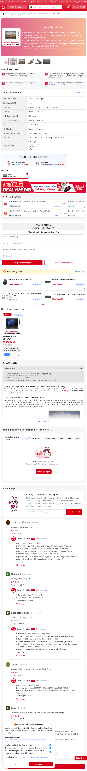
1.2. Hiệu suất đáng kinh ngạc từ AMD (19, 378)
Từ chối (16, 764)
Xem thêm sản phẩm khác (64, 263)
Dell (23, 14)
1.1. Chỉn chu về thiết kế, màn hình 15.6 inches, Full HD (24, 376)
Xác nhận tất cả (41, 764)
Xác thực (26, 165)
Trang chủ (8, 14)
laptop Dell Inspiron (64, 391)
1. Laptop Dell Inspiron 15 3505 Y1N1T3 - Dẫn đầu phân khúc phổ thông (28, 374)
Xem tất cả (79, 93)
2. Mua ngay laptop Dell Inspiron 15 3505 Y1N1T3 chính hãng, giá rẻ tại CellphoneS (31, 380)
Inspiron (30, 14)
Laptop (16, 14)
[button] (84, 38)
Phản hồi (16, 530)
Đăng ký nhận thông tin (22, 263)
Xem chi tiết (56, 78)
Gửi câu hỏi (72, 512)
